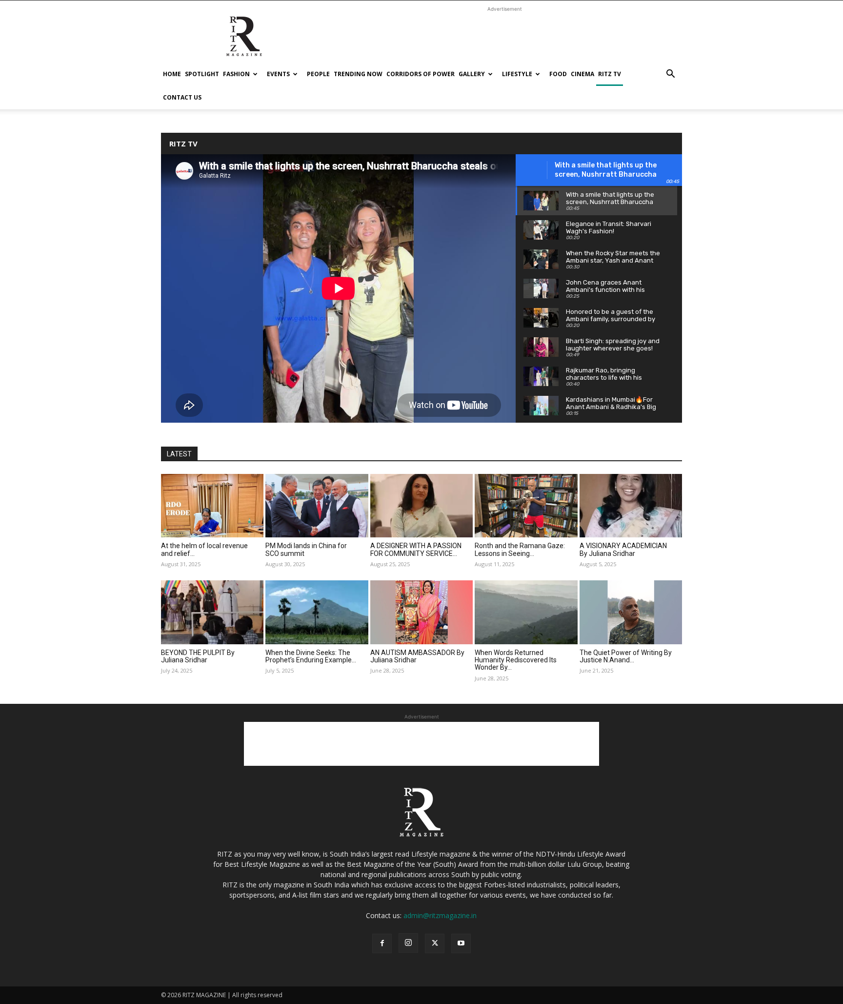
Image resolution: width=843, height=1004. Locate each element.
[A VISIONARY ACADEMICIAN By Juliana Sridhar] (631, 505)
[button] (670, 75)
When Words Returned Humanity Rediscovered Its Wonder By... (516, 660)
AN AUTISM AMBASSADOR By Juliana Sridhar (417, 656)
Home (172, 74)
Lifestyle (517, 74)
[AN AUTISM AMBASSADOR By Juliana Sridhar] (421, 612)
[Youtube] (461, 943)
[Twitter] (434, 943)
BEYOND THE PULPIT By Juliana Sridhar (198, 656)
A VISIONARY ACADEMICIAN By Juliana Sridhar (623, 549)
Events (278, 74)
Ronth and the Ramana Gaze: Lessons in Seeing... (520, 549)
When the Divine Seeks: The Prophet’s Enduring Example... (310, 656)
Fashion (236, 74)
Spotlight (202, 74)
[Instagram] (408, 943)
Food (558, 74)
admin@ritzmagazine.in (440, 915)
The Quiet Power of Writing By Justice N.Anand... (626, 656)
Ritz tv (609, 74)
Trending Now (358, 74)
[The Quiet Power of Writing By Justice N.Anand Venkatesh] (631, 612)
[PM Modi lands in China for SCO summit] (316, 505)
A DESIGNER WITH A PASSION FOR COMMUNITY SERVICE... (416, 549)
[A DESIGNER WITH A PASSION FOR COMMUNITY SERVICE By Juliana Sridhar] (421, 505)
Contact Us (182, 97)
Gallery (472, 74)
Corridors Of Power (420, 74)
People (318, 74)
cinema (582, 74)
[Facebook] (382, 943)
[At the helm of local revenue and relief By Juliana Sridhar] (212, 505)
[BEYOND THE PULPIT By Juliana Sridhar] (212, 612)
